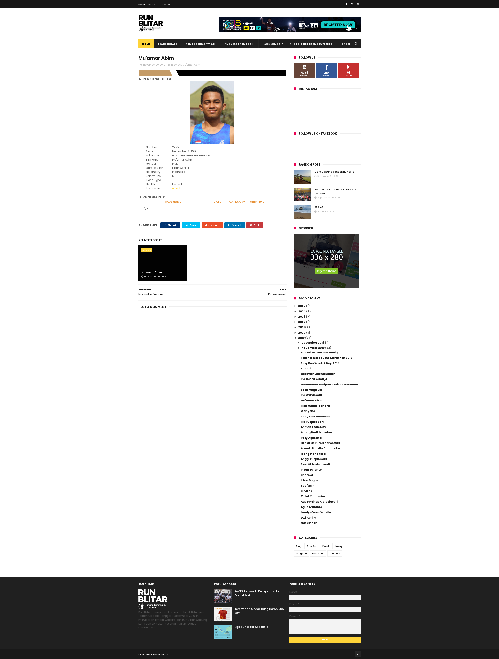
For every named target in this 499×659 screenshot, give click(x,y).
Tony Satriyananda (315, 416)
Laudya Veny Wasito (316, 512)
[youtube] (358, 4)
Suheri (306, 368)
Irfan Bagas (309, 480)
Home (141, 4)
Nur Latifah (309, 523)
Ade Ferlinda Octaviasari (319, 502)
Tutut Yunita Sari (313, 496)
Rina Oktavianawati (315, 464)
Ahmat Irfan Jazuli (314, 427)
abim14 (177, 188)
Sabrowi (307, 475)
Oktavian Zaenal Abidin (318, 374)
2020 (302, 333)
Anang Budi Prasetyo (316, 432)
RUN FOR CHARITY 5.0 (200, 44)
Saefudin (307, 486)
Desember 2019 (313, 343)
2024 (302, 311)
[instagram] (352, 4)
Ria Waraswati (311, 395)
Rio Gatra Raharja (314, 379)
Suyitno (306, 491)
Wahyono (308, 411)
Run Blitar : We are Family (319, 352)
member (176, 64)
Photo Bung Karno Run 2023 (311, 44)
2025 (302, 306)
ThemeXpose (160, 654)
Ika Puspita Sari (312, 422)
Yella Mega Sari (312, 390)
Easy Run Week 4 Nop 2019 (320, 363)
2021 (301, 327)
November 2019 (313, 348)
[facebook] (346, 4)
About (152, 4)
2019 (301, 338)
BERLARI (319, 207)
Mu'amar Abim (191, 64)
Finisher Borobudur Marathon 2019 (326, 358)
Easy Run (312, 546)
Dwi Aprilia (308, 518)
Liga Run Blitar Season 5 (251, 627)
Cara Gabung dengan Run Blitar (334, 172)
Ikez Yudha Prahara (315, 406)
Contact (166, 4)
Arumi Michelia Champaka (320, 448)
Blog (298, 546)
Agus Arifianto (311, 507)
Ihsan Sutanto (311, 470)
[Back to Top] (358, 654)
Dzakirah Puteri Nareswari (320, 443)
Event (325, 546)
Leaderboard (168, 44)
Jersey (338, 546)
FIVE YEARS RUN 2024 (238, 44)
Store (346, 44)
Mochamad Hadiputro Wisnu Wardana (329, 384)
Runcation (318, 553)
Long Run (301, 553)
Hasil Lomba (271, 44)
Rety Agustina (311, 438)
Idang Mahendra (313, 454)
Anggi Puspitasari (314, 459)
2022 (302, 322)
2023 (302, 317)
